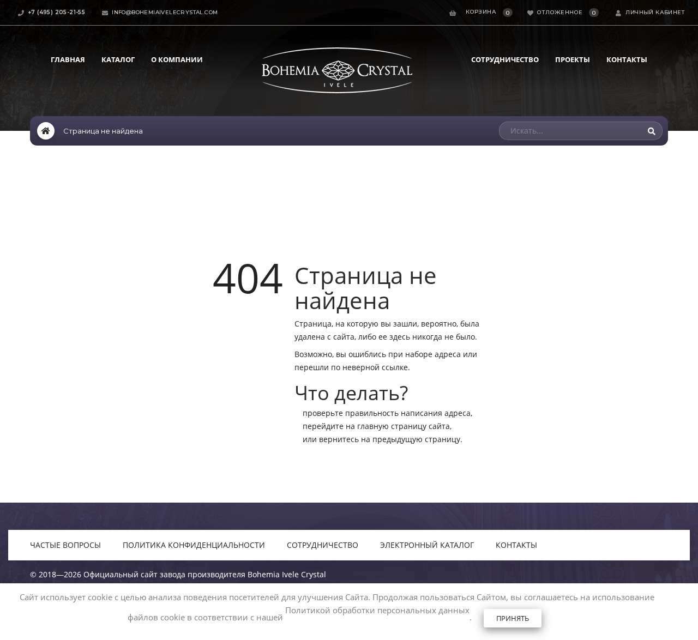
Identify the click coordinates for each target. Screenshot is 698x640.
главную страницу (391, 426)
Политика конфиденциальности (194, 545)
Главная (68, 59)
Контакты (626, 59)
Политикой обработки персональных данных (377, 610)
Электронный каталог (427, 545)
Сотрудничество (505, 59)
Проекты (572, 59)
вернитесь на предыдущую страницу (389, 439)
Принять (512, 618)
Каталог (118, 59)
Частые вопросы (65, 545)
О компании (177, 59)
